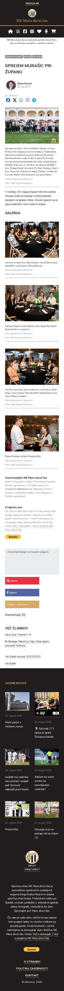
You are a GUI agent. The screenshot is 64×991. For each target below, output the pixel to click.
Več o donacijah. (22, 526)
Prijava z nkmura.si (17, 604)
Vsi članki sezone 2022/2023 (23, 656)
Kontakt (32, 975)
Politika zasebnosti (32, 968)
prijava (13, 581)
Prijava (31, 3)
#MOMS (27, 57)
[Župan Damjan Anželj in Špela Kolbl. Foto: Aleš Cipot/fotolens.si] (32, 433)
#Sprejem (37, 57)
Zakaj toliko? (32, 869)
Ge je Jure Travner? (16, 635)
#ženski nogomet (14, 57)
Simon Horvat (24, 83)
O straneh (32, 962)
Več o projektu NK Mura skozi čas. (36, 936)
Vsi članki (10, 663)
